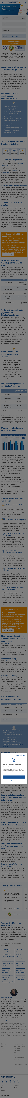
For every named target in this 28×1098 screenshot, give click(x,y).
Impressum (13, 773)
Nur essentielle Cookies (20, 755)
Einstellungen (14, 780)
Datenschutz (8, 773)
